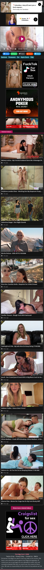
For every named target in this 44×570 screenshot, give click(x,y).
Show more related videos (22, 508)
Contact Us (29, 556)
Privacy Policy (20, 556)
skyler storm (25, 57)
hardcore (4, 57)
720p (32, 57)
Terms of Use (10, 556)
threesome (11, 57)
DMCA (36, 556)
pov (18, 57)
